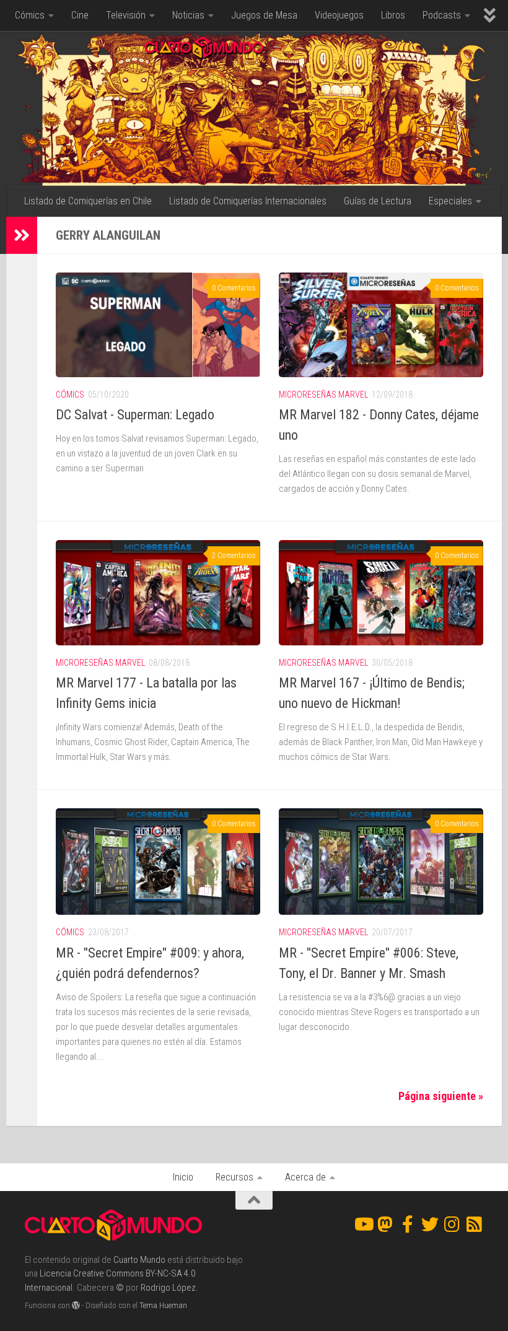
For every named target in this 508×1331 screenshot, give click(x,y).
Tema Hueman (163, 1305)
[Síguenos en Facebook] (407, 1224)
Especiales (450, 201)
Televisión (126, 15)
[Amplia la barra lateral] (21, 235)
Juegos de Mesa (264, 15)
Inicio (183, 1177)
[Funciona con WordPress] (76, 1305)
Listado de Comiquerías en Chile (88, 201)
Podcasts (442, 15)
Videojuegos (339, 15)
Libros (393, 15)
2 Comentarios (234, 555)
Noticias (188, 15)
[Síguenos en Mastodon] (385, 1224)
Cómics (30, 15)
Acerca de (305, 1177)
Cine (80, 15)
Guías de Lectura (377, 201)
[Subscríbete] (474, 1224)
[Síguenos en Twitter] (430, 1224)
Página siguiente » (440, 1095)
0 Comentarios (234, 288)
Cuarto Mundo (139, 1259)
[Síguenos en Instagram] (452, 1224)
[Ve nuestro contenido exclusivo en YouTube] (363, 1224)
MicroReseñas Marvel (323, 394)
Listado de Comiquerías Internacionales (247, 201)
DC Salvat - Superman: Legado (135, 414)
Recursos (234, 1177)
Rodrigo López (168, 1287)
